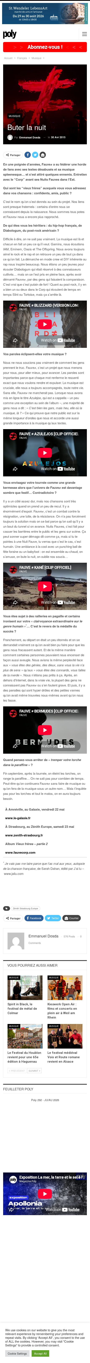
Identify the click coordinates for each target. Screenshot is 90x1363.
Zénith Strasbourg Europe (25, 908)
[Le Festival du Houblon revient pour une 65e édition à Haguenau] (25, 1036)
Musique (15, 116)
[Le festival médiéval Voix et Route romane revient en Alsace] (65, 1036)
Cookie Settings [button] (17, 1353)
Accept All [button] (40, 1353)
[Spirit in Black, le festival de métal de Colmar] (25, 987)
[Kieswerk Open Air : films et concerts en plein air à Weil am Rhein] (65, 987)
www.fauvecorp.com (20, 852)
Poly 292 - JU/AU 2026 (45, 1100)
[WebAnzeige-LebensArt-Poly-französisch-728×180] (45, 13)
